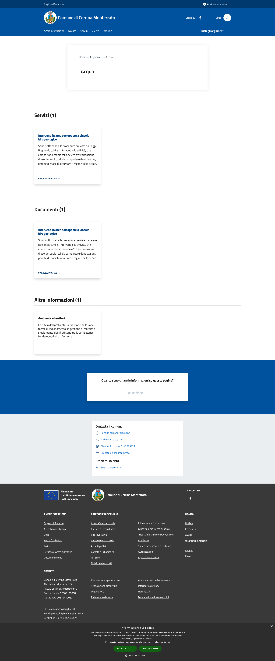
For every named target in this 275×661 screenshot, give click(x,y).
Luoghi (189, 550)
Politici (47, 546)
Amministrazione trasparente (154, 580)
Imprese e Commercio (102, 540)
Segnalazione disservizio (104, 586)
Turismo (95, 557)
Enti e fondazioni (53, 540)
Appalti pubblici (99, 546)
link (168, 642)
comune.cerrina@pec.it (62, 609)
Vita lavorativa (99, 535)
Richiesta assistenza (102, 597)
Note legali (144, 591)
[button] (137, 655)
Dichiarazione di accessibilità (153, 597)
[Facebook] (199, 17)
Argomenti (95, 57)
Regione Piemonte (54, 4)
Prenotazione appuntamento (106, 580)
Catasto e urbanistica (102, 552)
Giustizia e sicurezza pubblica (154, 529)
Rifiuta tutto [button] (150, 648)
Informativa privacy (148, 586)
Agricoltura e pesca (148, 557)
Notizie (189, 523)
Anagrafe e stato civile (103, 523)
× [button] (271, 626)
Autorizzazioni (146, 552)
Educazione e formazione (151, 523)
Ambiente (143, 540)
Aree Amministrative (55, 529)
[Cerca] (227, 17)
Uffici (46, 535)
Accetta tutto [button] (125, 648)
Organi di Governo (53, 523)
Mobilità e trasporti (101, 563)
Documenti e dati (53, 557)
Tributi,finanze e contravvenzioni (156, 534)
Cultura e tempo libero (103, 529)
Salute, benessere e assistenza (154, 546)
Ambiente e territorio (52, 318)
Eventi (188, 556)
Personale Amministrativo (58, 552)
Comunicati (191, 529)
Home (82, 57)
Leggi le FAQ (97, 591)
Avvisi (188, 535)
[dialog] (137, 642)
